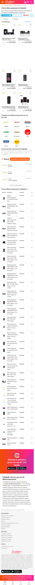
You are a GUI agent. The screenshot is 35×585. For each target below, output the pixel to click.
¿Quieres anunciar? (5, 517)
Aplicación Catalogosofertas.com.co (10, 523)
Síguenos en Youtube (6, 539)
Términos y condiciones (26, 577)
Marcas (3, 521)
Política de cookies (22, 579)
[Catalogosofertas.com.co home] (10, 2)
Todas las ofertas (8, 5)
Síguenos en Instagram (6, 537)
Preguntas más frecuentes (7, 515)
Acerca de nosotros (6, 525)
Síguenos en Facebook (6, 535)
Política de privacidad (12, 579)
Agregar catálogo (5, 526)
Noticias (3, 528)
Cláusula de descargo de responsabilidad (11, 577)
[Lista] (28, 2)
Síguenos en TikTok (6, 541)
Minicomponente (17, 5)
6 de (5, 21)
